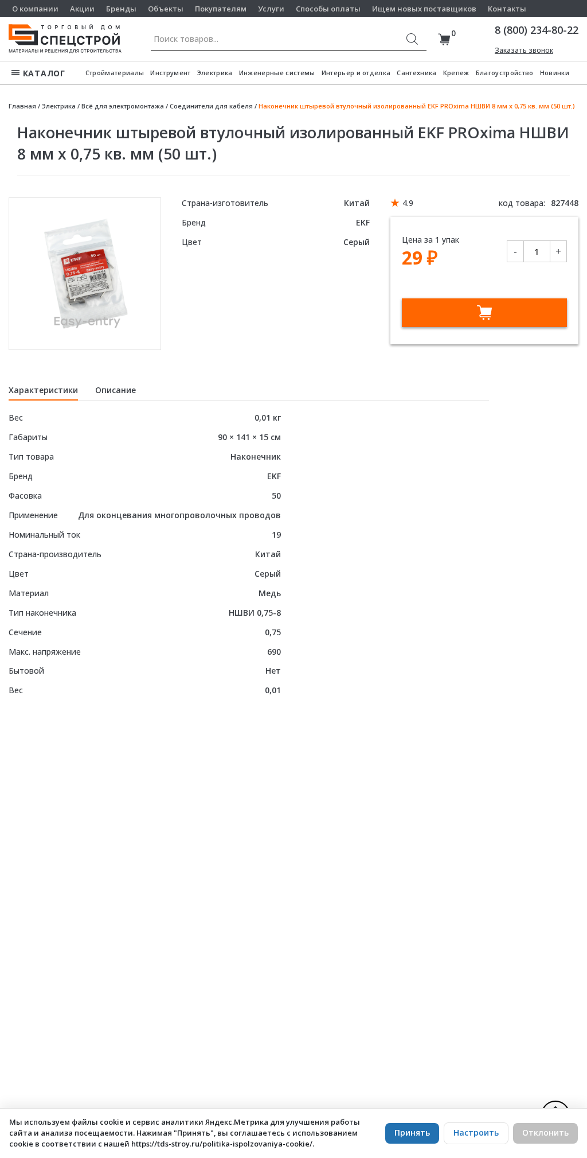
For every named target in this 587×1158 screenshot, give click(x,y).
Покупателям (220, 8)
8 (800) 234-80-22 (536, 30)
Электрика (215, 72)
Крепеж (456, 72)
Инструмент (170, 72)
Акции (82, 8)
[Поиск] (412, 39)
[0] (444, 39)
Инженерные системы (277, 72)
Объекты (165, 8)
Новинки (554, 72)
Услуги (271, 8)
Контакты (507, 8)
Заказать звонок (524, 50)
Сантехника (416, 72)
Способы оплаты (328, 8)
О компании (35, 8)
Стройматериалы (114, 72)
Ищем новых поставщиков (424, 8)
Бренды (121, 8)
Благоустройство (505, 72)
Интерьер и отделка (356, 72)
